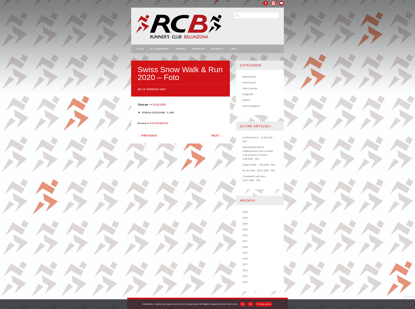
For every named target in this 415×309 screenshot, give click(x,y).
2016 (245, 270)
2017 (245, 264)
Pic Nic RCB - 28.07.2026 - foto (259, 170)
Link (233, 48)
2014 (245, 281)
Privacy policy (264, 304)
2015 (245, 276)
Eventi (180, 48)
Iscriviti (217, 48)
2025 (245, 217)
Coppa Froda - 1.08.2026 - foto (259, 164)
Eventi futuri (249, 82)
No (250, 304)
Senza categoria (251, 105)
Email (281, 3)
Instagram (273, 3)
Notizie (246, 100)
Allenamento (249, 76)
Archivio (198, 48)
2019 (245, 252)
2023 (245, 229)
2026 (245, 211)
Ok (242, 304)
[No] (411, 304)
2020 (245, 246)
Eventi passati (250, 88)
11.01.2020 (159, 104)
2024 (245, 223)
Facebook (265, 3)
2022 (245, 235)
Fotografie (159, 123)
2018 (245, 258)
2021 (245, 241)
